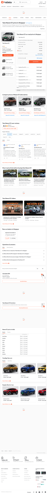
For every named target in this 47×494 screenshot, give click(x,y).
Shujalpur (4, 338)
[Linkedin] (45, 492)
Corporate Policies (4, 478)
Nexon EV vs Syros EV (25, 115)
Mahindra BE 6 (6, 398)
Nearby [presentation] (3, 332)
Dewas (3, 340)
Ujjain (3, 342)
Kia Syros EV (21, 108)
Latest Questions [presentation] (10, 247)
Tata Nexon (23, 375)
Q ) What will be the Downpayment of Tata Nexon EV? (13, 259)
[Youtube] (39, 492)
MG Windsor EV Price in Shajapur (40, 112)
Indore (3, 352)
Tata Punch (5, 375)
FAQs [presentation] (3, 247)
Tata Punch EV (7, 108)
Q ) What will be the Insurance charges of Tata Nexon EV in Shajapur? (16, 256)
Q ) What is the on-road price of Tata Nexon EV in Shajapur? (14, 250)
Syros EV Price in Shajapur (25, 112)
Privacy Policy (3, 476)
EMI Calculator (39, 58)
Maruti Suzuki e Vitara (25, 398)
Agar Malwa (4, 336)
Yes (37, 268)
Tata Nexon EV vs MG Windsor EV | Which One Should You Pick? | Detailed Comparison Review (12, 218)
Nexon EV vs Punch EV (10, 115)
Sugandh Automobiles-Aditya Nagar (11, 232)
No (42, 268)
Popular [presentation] (8, 332)
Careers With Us (3, 472)
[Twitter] (36, 492)
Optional (20, 50)
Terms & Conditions (4, 474)
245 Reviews (4, 47)
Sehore (3, 350)
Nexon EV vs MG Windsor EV (40, 115)
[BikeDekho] (37, 480)
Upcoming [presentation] (10, 360)
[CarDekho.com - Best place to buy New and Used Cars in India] (6, 2)
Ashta (3, 344)
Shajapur (4, 52)
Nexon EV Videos (9, 223)
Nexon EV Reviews (9, 162)
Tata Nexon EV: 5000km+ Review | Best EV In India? (34, 218)
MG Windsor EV (37, 108)
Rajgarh (3, 346)
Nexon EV (4, 17)
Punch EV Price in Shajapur (10, 112)
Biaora (3, 348)
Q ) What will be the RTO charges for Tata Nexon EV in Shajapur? (15, 253)
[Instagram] (42, 492)
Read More (42, 28)
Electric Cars (8, 404)
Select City (43, 6)
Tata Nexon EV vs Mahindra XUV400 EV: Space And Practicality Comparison (10, 180)
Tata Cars (7, 380)
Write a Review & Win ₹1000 (10, 128)
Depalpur (4, 354)
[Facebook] (33, 492)
